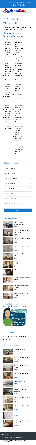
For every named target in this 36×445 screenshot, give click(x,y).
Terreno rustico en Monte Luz (22, 413)
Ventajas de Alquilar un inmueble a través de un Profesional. (18, 141)
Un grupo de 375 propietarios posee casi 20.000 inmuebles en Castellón (19, 101)
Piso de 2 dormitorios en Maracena (8, 120)
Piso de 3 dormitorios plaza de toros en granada (8, 80)
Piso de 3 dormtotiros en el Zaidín (8, 126)
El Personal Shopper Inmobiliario (18, 122)
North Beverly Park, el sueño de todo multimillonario (19, 113)
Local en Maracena (19, 349)
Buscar (18, 210)
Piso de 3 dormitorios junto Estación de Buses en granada (9, 69)
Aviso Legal (4, 434)
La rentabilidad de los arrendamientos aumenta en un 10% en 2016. (19, 61)
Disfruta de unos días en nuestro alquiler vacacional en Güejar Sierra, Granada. (19, 46)
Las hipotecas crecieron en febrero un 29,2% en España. (19, 130)
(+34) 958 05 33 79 (11, 2)
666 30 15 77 (8, 339)
